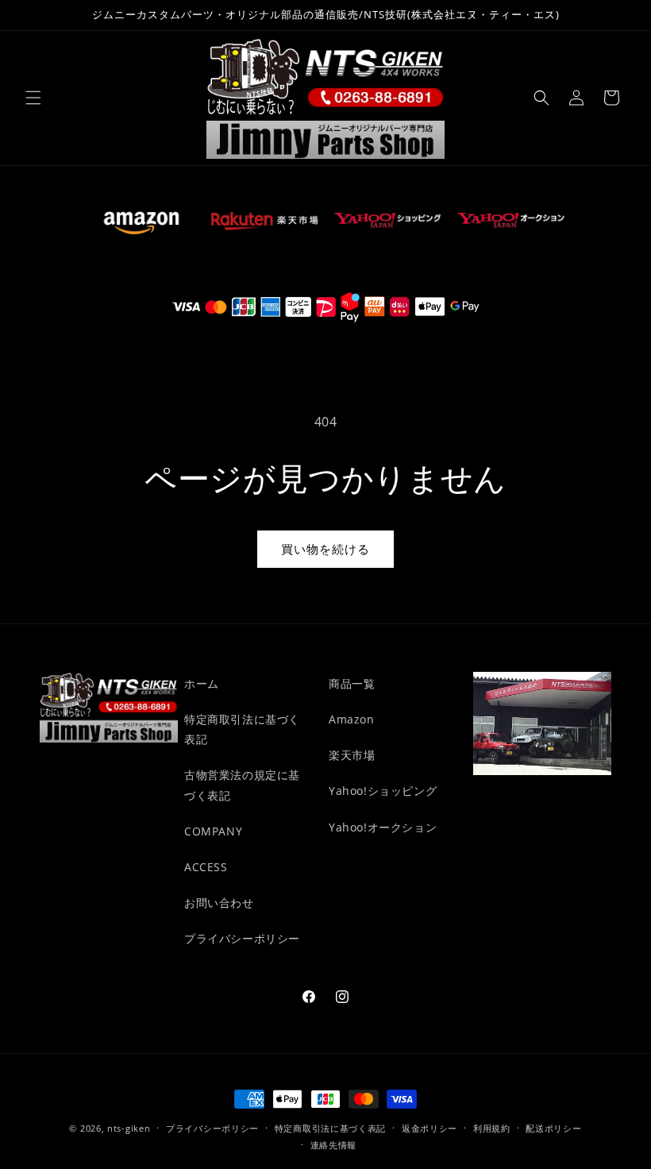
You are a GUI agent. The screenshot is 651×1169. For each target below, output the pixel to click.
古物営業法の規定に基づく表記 (242, 784)
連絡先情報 (333, 1145)
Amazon (352, 719)
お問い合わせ (219, 902)
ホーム (201, 683)
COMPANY (213, 831)
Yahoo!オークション (383, 827)
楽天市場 (352, 754)
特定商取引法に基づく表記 (242, 729)
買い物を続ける (325, 549)
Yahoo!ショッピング (383, 790)
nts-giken (128, 1128)
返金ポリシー (429, 1128)
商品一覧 (352, 683)
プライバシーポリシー (242, 938)
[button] (33, 97)
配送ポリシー (553, 1128)
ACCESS (206, 866)
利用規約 (491, 1128)
